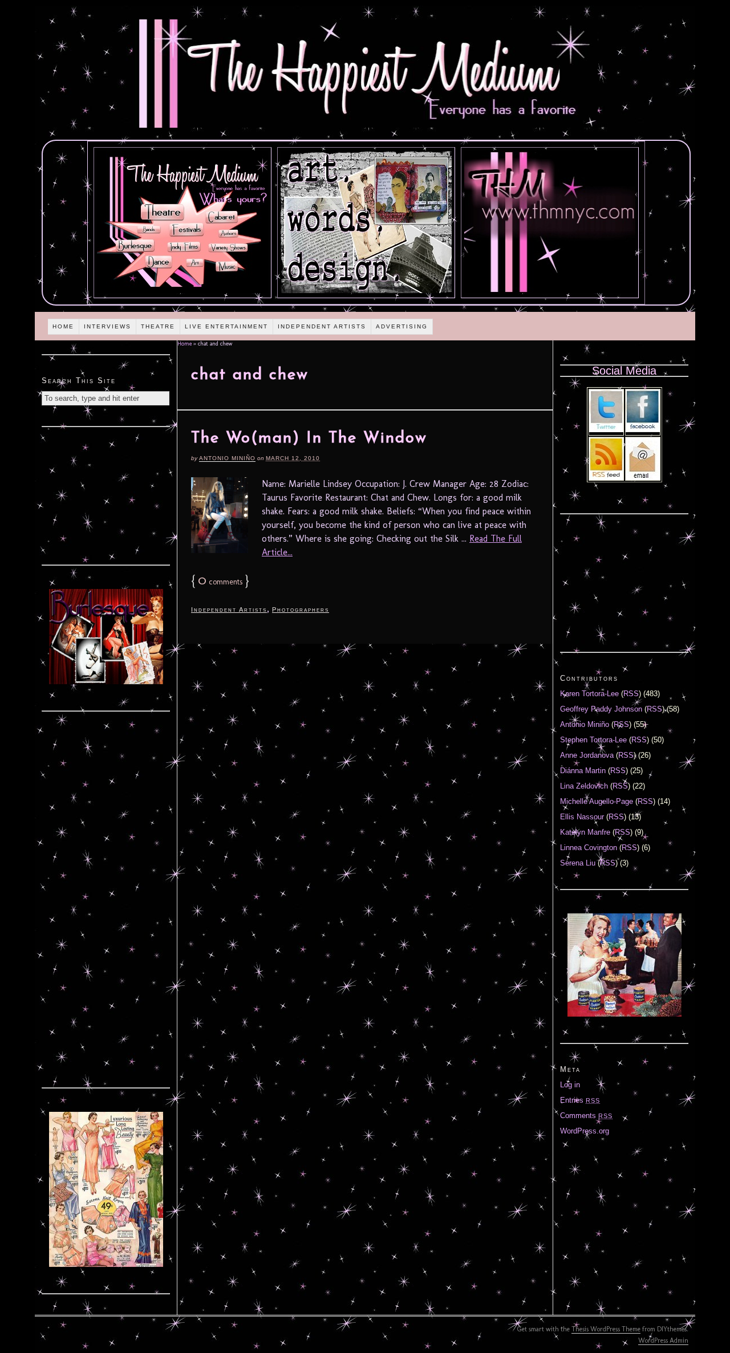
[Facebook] (643, 429)
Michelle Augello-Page (596, 801)
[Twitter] (606, 429)
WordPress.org (584, 1131)
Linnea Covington (588, 847)
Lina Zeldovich (584, 786)
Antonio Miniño (227, 458)
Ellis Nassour (582, 816)
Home (63, 326)
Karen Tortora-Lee (589, 693)
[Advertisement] (106, 494)
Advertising (402, 326)
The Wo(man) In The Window (309, 438)
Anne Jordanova (587, 755)
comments (220, 582)
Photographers (300, 609)
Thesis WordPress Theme (605, 1329)
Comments (586, 1115)
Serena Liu (577, 863)
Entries (580, 1100)
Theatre (158, 326)
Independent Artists (322, 326)
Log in (570, 1084)
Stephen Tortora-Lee (593, 740)
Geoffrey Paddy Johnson (601, 709)
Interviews (107, 326)
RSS (631, 693)
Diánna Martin (583, 770)
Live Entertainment (226, 326)
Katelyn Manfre (585, 832)
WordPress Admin (663, 1340)
